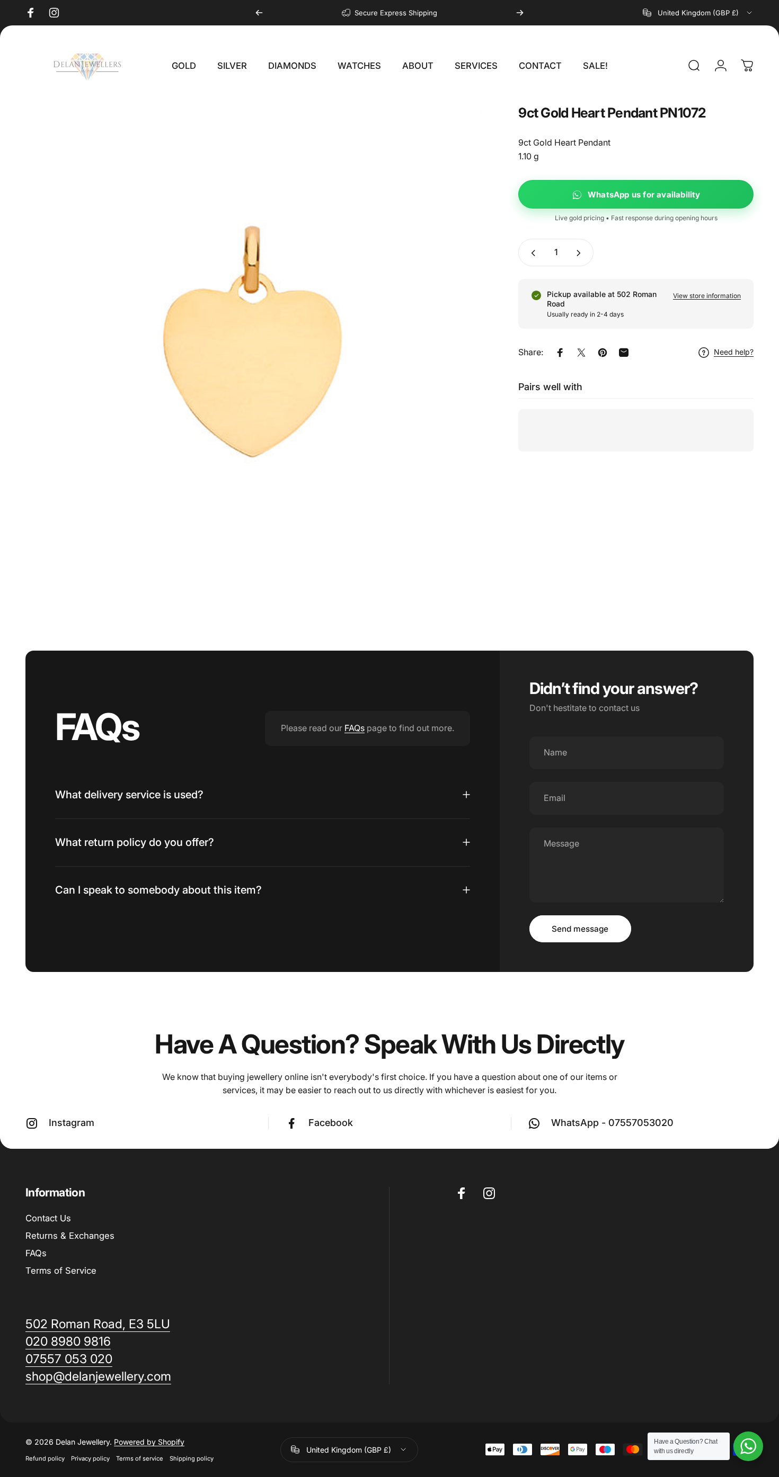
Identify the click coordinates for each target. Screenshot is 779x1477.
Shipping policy (192, 1458)
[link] (98, 1376)
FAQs (354, 728)
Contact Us (48, 1218)
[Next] (520, 12)
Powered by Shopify (149, 1441)
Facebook (330, 1122)
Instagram (71, 1122)
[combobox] (698, 12)
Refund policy (45, 1458)
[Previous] (259, 12)
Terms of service (139, 1458)
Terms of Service (60, 1270)
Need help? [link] (734, 352)
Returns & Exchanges (69, 1235)
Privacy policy (90, 1458)
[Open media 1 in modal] (253, 334)
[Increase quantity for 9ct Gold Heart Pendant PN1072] (581, 253)
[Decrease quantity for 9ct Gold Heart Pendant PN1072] (531, 253)
